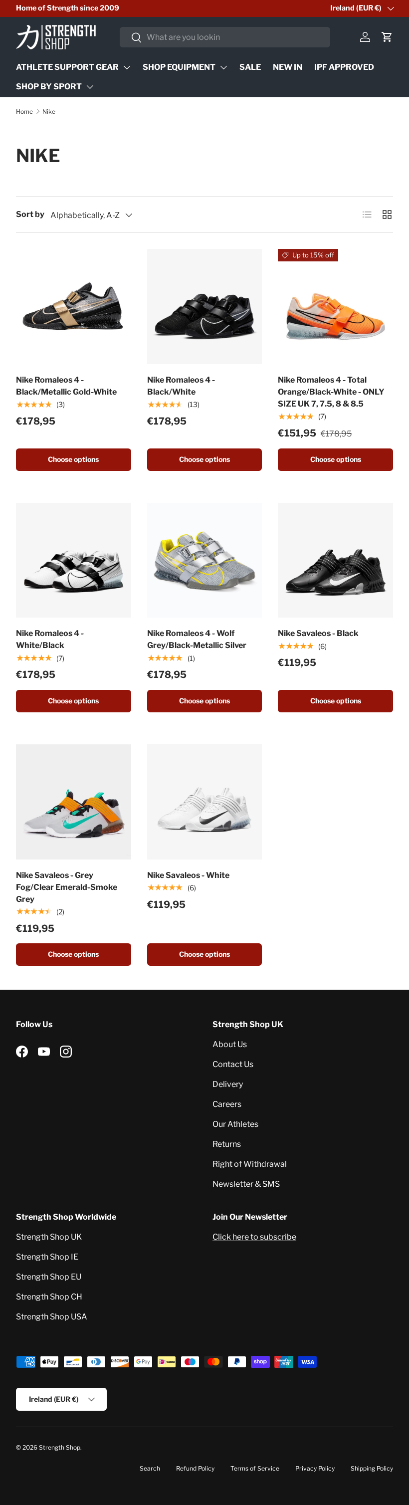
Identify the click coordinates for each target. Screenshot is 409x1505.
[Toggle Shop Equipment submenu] (223, 67)
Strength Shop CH (49, 1296)
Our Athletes (235, 1124)
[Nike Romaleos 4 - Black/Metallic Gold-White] (73, 306)
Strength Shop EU (48, 1277)
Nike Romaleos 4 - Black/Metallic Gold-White (66, 386)
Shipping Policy (372, 1468)
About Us (229, 1044)
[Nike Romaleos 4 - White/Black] (73, 560)
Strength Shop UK (49, 1237)
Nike (48, 111)
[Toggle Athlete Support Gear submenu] (127, 67)
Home (24, 111)
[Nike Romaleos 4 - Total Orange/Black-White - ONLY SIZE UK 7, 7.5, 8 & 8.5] (335, 306)
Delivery (227, 1084)
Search (150, 1468)
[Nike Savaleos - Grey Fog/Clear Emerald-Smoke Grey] (73, 802)
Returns (226, 1144)
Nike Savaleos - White (188, 875)
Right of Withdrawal (249, 1164)
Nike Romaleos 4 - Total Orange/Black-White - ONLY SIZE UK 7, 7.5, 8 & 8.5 (331, 392)
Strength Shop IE (47, 1257)
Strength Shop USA (51, 1316)
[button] (387, 37)
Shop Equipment (179, 67)
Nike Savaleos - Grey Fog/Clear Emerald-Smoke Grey (66, 887)
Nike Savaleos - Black (318, 633)
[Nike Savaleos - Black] (335, 560)
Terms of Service (254, 1468)
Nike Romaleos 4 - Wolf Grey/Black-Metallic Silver (196, 639)
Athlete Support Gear (67, 67)
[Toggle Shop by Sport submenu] (90, 87)
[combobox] (225, 37)
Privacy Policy (315, 1468)
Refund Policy (195, 1468)
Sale (250, 67)
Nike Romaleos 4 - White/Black (50, 639)
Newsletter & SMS (246, 1184)
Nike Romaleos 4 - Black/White (181, 386)
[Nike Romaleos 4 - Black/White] (204, 306)
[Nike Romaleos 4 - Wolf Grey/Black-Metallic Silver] (204, 560)
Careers (226, 1104)
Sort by (30, 214)
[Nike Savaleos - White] (204, 802)
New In (287, 67)
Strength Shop (59, 1447)
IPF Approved (344, 67)
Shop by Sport (49, 86)
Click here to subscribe (254, 1237)
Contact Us (232, 1064)
